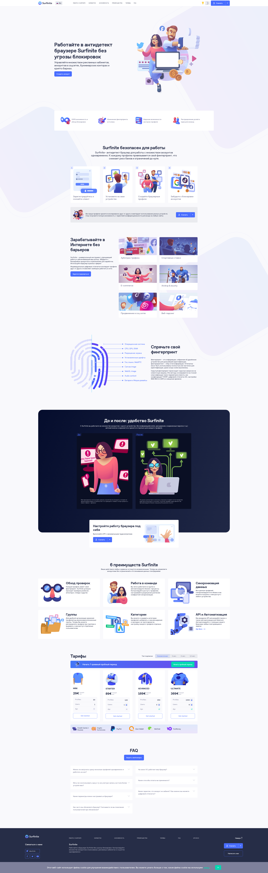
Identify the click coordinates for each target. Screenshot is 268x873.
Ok (218, 867)
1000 (188, 700)
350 (158, 700)
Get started (85, 716)
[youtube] (38, 856)
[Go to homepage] (45, 3)
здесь (206, 867)
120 (126, 700)
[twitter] (32, 856)
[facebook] (27, 856)
